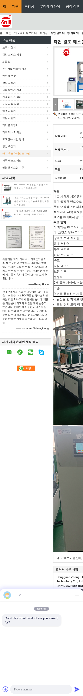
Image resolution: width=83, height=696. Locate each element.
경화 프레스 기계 (11, 54)
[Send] (77, 689)
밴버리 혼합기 (10, 75)
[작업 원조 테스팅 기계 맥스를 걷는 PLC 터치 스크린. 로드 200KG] (7, 213)
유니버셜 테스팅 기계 (14, 68)
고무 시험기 (9, 47)
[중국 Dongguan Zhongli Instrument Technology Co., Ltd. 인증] (14, 237)
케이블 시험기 (10, 125)
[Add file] (6, 689)
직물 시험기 (9, 118)
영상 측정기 (9, 146)
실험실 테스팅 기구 (13, 167)
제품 (15, 6)
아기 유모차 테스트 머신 (34, 33)
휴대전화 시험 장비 (13, 139)
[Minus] (77, 595)
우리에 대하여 (50, 6)
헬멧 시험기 (9, 111)
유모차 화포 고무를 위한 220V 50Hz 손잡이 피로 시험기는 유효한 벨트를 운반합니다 (31, 201)
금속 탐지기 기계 (11, 89)
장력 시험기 (9, 82)
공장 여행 (73, 6)
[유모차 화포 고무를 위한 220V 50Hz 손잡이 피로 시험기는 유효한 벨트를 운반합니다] (7, 200)
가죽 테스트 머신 (11, 132)
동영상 (29, 6)
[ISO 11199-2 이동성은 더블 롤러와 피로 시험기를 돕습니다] (7, 187)
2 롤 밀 (6, 61)
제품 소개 (11, 33)
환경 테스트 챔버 (11, 96)
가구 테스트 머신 (11, 160)
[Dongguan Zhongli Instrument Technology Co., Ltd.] (6, 21)
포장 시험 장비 (10, 104)
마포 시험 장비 (72, 558)
